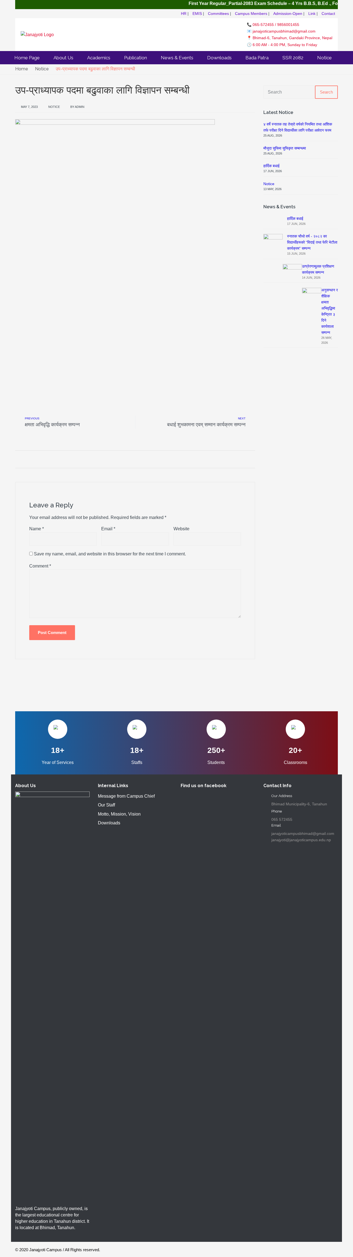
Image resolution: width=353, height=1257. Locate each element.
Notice (324, 57)
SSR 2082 (292, 57)
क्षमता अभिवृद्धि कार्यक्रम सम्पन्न (52, 424)
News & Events (177, 57)
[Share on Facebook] (17, 459)
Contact (328, 13)
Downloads (219, 57)
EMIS (197, 13)
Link (311, 13)
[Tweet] (24, 459)
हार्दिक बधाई (271, 166)
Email (108, 528)
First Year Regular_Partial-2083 (207, 3)
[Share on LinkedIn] (46, 459)
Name (36, 528)
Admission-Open (287, 13)
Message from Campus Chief (126, 796)
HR (183, 13)
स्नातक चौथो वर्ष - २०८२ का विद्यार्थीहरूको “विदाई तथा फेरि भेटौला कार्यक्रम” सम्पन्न (312, 242)
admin (79, 106)
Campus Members (251, 13)
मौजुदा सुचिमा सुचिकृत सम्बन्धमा (284, 148)
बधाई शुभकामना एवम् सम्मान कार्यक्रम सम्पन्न (206, 424)
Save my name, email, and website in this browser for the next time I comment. (110, 554)
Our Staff (106, 805)
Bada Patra (257, 57)
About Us (63, 57)
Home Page (27, 57)
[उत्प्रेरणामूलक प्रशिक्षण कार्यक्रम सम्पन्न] (292, 470)
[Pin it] (39, 459)
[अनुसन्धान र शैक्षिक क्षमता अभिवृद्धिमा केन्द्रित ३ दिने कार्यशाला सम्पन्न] (311, 494)
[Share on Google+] (32, 459)
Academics (98, 57)
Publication (135, 57)
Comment (40, 566)
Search (326, 92)
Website (181, 528)
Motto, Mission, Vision (119, 814)
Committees (218, 13)
